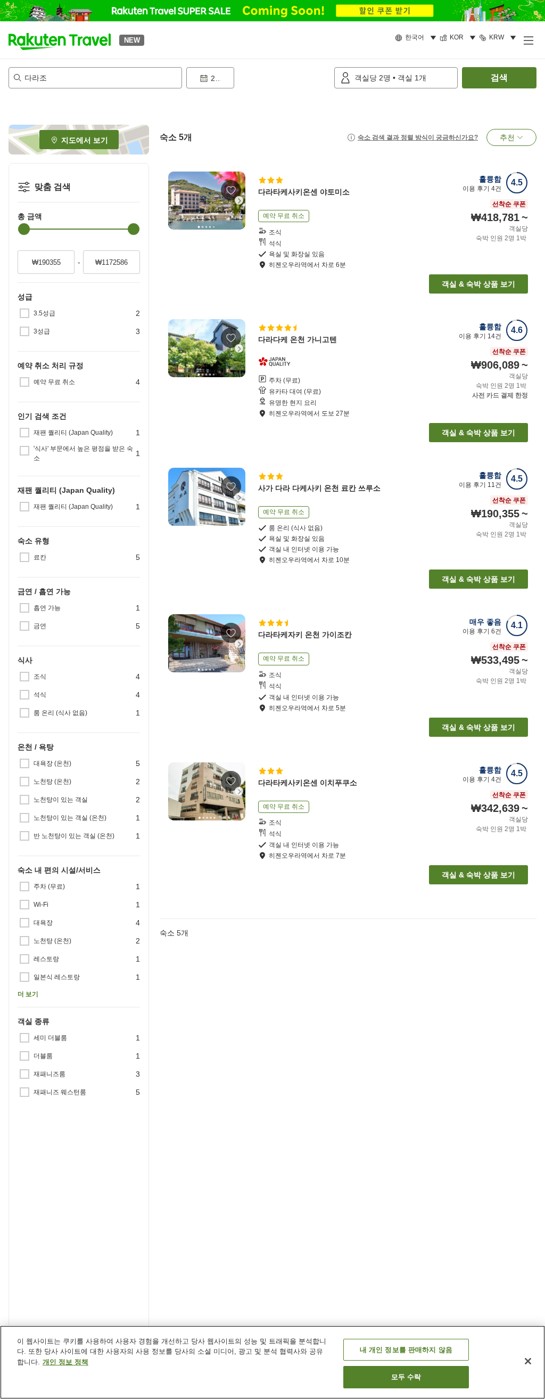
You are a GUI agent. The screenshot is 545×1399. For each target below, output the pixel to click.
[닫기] (528, 1361)
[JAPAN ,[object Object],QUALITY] (277, 361)
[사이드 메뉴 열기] (527, 39)
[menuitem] (417, 37)
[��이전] (174, 791)
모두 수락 (406, 1377)
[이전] (174, 200)
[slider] (24, 229)
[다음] (239, 200)
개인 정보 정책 (65, 1362)
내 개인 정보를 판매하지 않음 (406, 1350)
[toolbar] (258, 77)
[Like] (231, 190)
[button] (60, 40)
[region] (272, 1362)
